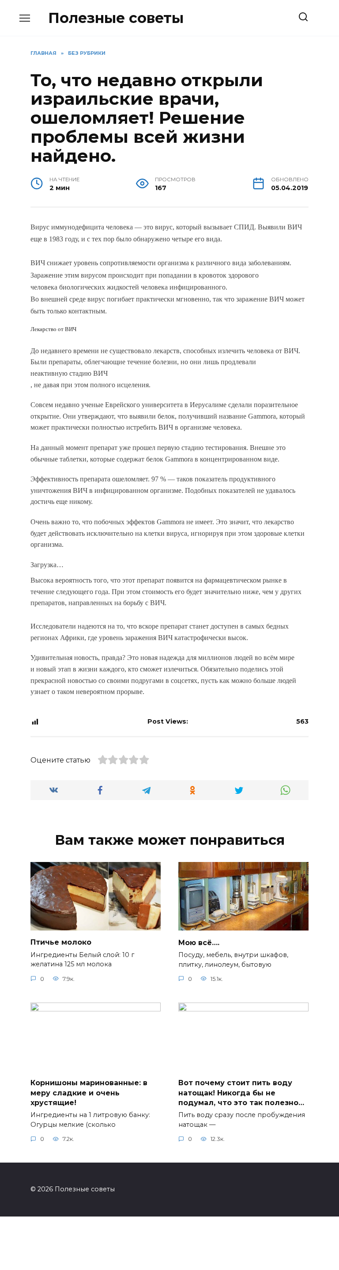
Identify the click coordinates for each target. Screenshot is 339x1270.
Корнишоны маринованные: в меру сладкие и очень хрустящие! (88, 1093)
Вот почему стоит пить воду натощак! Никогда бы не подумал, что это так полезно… (241, 1093)
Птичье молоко (60, 942)
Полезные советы (116, 18)
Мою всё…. (198, 942)
